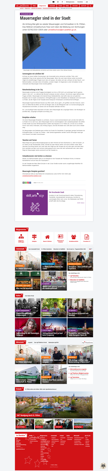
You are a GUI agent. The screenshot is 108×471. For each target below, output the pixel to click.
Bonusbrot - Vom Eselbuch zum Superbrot (80, 267)
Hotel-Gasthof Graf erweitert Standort (52, 381)
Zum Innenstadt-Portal (34, 249)
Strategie (87, 439)
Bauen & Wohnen (47, 241)
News (34, 6)
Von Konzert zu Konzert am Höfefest (78, 314)
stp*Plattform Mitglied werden (79, 373)
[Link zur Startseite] (23, 5)
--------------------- (19, 447)
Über (52, 446)
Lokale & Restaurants (55, 441)
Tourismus (62, 444)
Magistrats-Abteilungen (21, 241)
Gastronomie (62, 442)
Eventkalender (62, 437)
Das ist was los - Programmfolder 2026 (76, 249)
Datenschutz (18, 443)
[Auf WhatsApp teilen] (26, 183)
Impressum (18, 446)
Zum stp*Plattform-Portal (40, 342)
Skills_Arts (87, 442)
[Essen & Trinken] (25, 424)
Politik (42, 451)
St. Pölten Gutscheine (46, 249)
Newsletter (18, 440)
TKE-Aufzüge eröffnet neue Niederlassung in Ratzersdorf (79, 361)
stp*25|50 (83, 6)
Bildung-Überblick (44, 447)
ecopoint (30, 342)
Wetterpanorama (70, 2)
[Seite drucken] (23, 183)
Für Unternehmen (77, 441)
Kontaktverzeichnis (73, 241)
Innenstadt (52, 6)
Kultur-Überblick (70, 437)
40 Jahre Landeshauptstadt (34, 437)
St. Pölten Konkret (33, 439)
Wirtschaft (75, 6)
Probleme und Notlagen (45, 452)
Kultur (67, 6)
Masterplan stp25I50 (53, 342)
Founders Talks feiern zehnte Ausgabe (52, 361)
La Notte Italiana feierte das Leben (52, 267)
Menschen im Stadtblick (59, 249)
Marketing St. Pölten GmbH (79, 444)
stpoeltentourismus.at (51, 389)
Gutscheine (53, 442)
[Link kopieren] (28, 183)
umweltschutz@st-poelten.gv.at (62, 30)
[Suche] (90, 5)
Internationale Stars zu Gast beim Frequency (52, 334)
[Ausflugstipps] (83, 424)
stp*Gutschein (74, 275)
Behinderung (43, 446)
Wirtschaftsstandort (77, 439)
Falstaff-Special (63, 441)
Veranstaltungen (43, 459)
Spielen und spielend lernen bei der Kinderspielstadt (53, 287)
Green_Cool (87, 441)
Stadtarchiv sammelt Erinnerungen (23, 314)
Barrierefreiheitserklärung (21, 444)
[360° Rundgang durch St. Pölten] (54, 404)
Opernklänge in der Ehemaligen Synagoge (27, 334)
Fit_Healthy (87, 444)
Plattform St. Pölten (77, 442)
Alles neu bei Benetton (24, 288)
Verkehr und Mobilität (44, 461)
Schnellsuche (43, 437)
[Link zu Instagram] (58, 2)
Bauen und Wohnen (44, 444)
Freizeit (60, 6)
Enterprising (88, 446)
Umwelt (42, 458)
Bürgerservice (42, 6)
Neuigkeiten (54, 437)
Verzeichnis (80, 2)
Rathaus (42, 454)
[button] (103, 466)
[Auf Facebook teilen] (30, 183)
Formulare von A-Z (44, 439)
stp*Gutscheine (74, 377)
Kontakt (17, 441)
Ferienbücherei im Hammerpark (49, 314)
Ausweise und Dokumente (45, 442)
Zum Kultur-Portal (29, 295)
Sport (61, 439)
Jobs (87, 2)
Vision (87, 437)
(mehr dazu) (80, 203)
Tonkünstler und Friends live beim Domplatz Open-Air (79, 334)
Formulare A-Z (86, 241)
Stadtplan (34, 241)
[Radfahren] (44, 424)
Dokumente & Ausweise (60, 241)
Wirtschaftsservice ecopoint (78, 369)
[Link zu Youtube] (53, 2)
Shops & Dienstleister (55, 439)
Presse (31, 442)
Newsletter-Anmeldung (34, 441)
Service (53, 444)
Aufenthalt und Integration (45, 441)
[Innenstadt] (63, 424)
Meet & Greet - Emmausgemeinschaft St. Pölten (26, 381)
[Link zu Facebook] (62, 2)
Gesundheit (42, 449)
